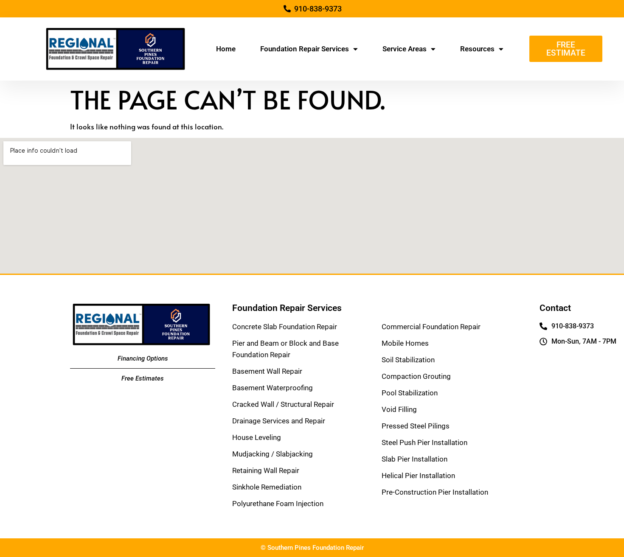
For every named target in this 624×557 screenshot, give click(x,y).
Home (226, 49)
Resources (477, 49)
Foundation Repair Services (304, 49)
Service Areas (404, 49)
